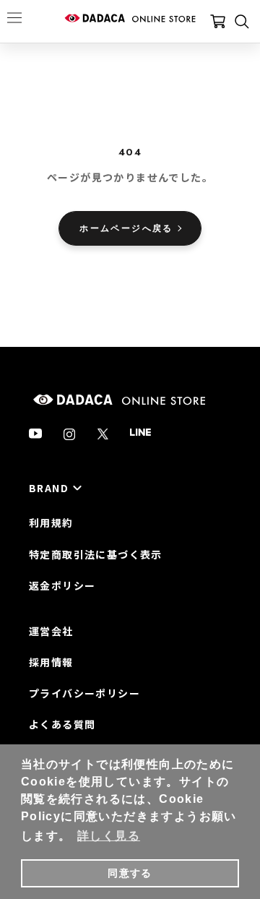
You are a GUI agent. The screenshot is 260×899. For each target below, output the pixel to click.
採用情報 (51, 662)
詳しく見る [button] (108, 836)
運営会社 (51, 631)
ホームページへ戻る (126, 228)
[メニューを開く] (14, 17)
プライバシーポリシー (84, 693)
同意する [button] (130, 873)
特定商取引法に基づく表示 (95, 554)
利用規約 (51, 522)
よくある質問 (62, 724)
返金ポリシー (62, 585)
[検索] (242, 22)
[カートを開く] (217, 22)
